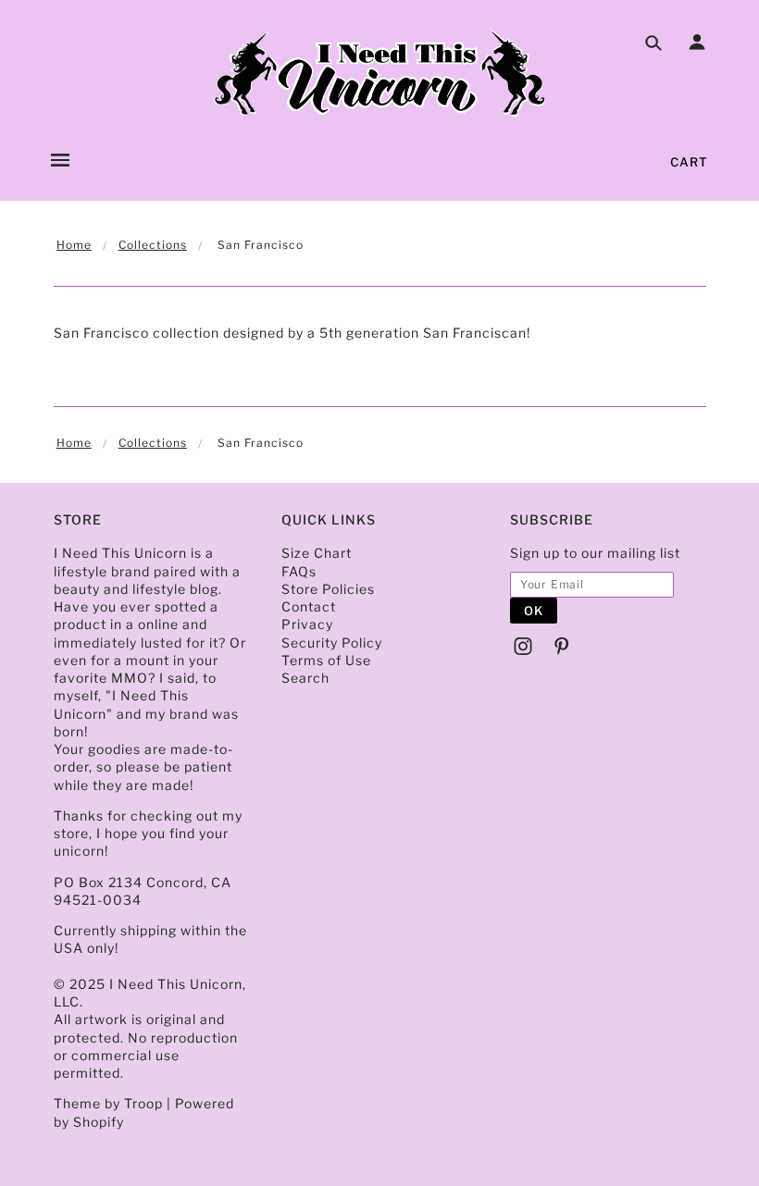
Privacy (307, 624)
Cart (689, 161)
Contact (308, 606)
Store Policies (328, 589)
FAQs (299, 571)
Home (74, 245)
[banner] (379, 74)
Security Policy (331, 642)
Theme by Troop (108, 1103)
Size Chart (316, 553)
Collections (152, 245)
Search (305, 678)
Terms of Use (326, 660)
